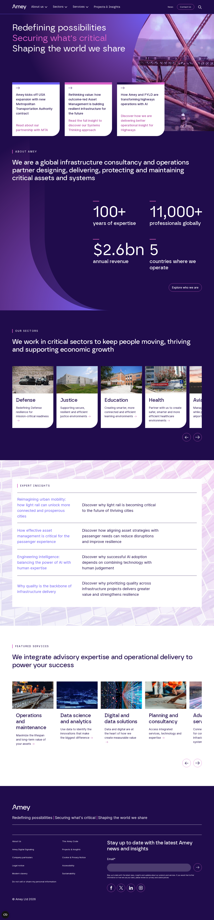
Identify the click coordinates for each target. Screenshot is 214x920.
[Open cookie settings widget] (5, 914)
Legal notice (18, 865)
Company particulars (22, 857)
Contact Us (185, 7)
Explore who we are (185, 287)
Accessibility (68, 865)
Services (79, 6)
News (170, 7)
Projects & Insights (107, 7)
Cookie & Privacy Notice (74, 857)
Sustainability (68, 873)
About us (37, 6)
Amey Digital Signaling (23, 849)
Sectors (58, 6)
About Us (16, 841)
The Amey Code (70, 841)
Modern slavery (19, 873)
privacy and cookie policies (159, 877)
